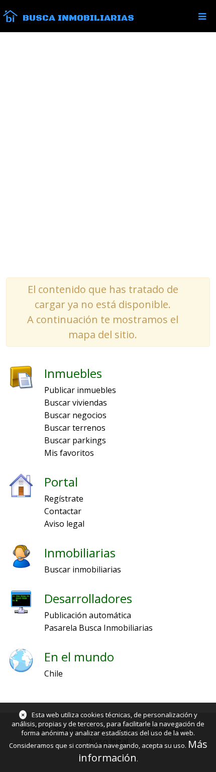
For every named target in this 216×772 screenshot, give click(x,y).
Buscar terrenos (74, 427)
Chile (53, 673)
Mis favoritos (69, 452)
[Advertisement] (108, 154)
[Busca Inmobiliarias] (10, 19)
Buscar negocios (75, 415)
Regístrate (63, 498)
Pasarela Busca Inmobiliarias (98, 627)
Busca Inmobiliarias (78, 18)
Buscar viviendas (75, 402)
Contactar (62, 511)
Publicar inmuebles (80, 390)
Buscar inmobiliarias (82, 569)
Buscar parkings (75, 440)
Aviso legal (64, 523)
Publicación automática (87, 615)
